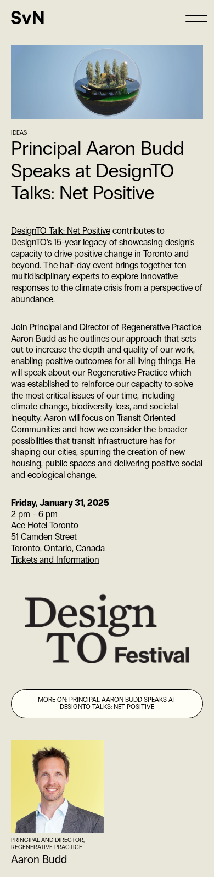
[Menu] (196, 18)
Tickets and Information (55, 560)
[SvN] (27, 17)
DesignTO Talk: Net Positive (60, 231)
